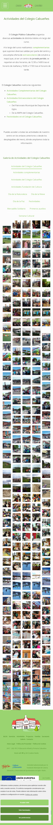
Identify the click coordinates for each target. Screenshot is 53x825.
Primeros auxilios (38, 208)
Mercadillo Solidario (16, 208)
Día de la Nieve (38, 194)
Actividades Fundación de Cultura (26, 186)
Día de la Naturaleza (17, 194)
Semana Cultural (26, 216)
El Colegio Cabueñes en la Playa (46, 488)
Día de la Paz (19, 201)
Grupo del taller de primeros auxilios (7, 624)
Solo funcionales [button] (24, 810)
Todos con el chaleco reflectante (36, 560)
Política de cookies (31, 794)
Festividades (34, 201)
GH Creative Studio (32, 753)
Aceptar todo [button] (24, 802)
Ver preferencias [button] (24, 818)
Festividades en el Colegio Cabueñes (24, 116)
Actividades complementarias (26, 172)
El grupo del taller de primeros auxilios (46, 624)
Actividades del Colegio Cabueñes (26, 166)
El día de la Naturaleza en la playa (36, 482)
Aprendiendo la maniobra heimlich (26, 619)
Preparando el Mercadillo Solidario (7, 536)
